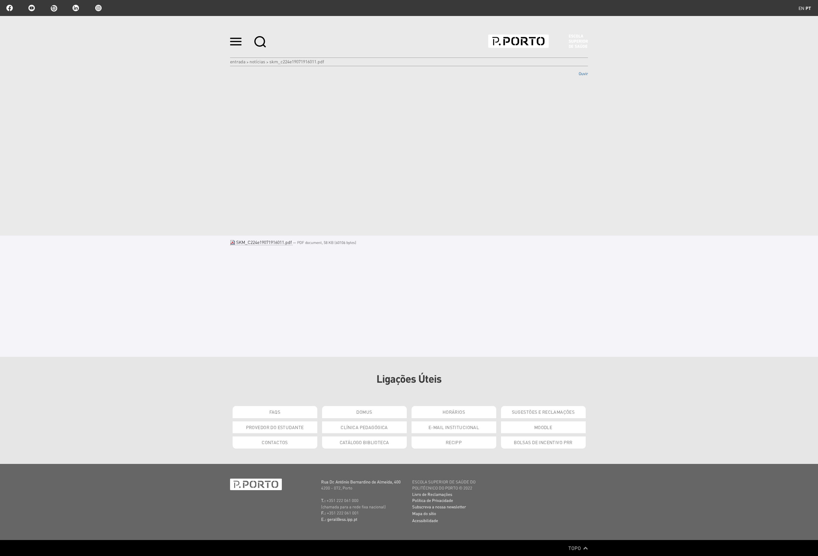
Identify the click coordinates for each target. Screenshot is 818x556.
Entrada (237, 61)
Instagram (98, 8)
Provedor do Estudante (275, 427)
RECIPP (454, 442)
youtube (31, 8)
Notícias (257, 61)
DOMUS (364, 412)
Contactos (275, 442)
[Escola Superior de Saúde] (538, 41)
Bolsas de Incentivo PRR (543, 442)
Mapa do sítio (424, 513)
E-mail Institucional (453, 427)
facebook (9, 8)
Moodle (543, 427)
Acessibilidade (425, 520)
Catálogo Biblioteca (364, 442)
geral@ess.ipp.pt (342, 519)
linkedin (76, 8)
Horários (454, 412)
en (801, 8)
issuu (53, 8)
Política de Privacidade (432, 500)
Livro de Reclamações (432, 494)
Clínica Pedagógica (364, 427)
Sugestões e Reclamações (543, 412)
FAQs (275, 412)
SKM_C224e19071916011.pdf (264, 242)
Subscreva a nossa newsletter (439, 506)
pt (808, 8)
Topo (575, 548)
